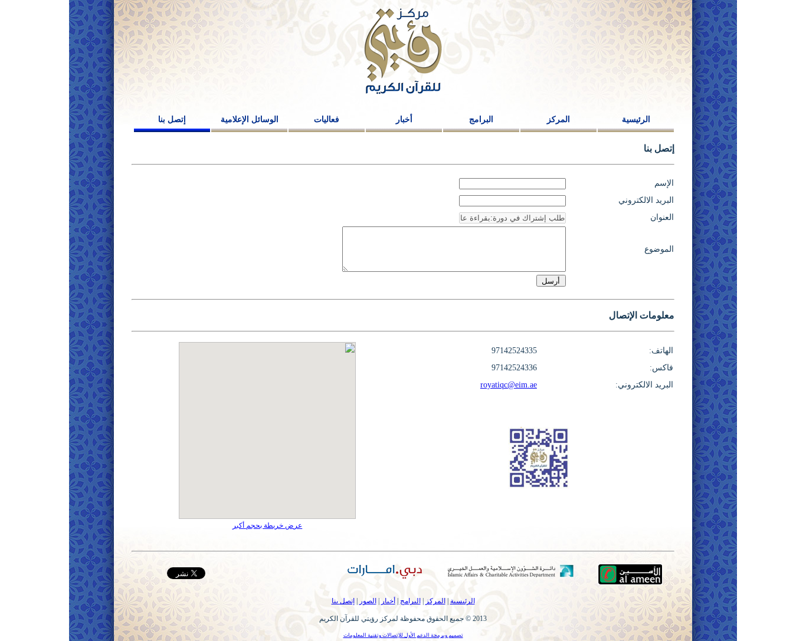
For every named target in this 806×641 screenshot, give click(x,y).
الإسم (664, 183)
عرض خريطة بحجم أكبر (267, 526)
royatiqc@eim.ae (508, 384)
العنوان (662, 217)
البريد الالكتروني (646, 200)
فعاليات (326, 119)
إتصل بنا (172, 119)
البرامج (481, 119)
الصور (367, 601)
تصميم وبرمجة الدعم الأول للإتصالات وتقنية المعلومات (403, 635)
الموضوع (659, 249)
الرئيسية (636, 119)
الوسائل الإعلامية (250, 119)
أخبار (404, 119)
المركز (558, 119)
